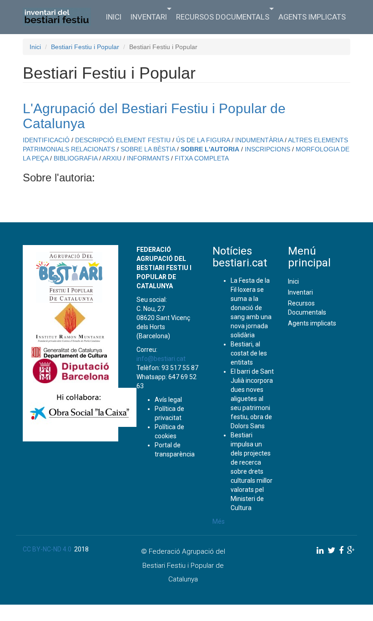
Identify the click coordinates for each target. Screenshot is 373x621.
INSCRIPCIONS (267, 149)
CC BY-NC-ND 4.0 (47, 549)
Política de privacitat (169, 413)
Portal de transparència (175, 449)
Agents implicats (312, 16)
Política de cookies (169, 431)
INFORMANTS (148, 158)
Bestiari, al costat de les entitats (249, 353)
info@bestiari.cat (161, 358)
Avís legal (168, 399)
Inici (113, 16)
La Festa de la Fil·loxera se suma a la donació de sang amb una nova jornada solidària (251, 308)
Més (218, 521)
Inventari (149, 16)
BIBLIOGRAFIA (75, 158)
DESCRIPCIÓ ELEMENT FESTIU (123, 140)
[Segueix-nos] (320, 550)
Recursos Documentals (222, 16)
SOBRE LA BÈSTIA (148, 149)
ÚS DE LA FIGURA (203, 140)
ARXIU (111, 158)
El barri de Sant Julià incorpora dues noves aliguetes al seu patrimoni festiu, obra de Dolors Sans (252, 399)
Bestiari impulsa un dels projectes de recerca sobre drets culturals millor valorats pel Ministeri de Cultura (251, 471)
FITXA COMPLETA (202, 158)
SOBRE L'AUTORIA (210, 149)
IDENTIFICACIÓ (46, 140)
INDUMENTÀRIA (259, 140)
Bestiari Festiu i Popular (85, 46)
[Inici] (60, 17)
